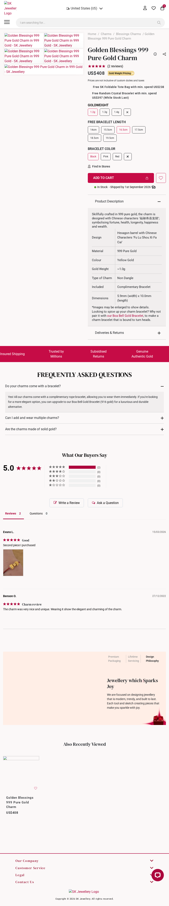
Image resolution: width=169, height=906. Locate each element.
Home (92, 34)
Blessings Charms (128, 34)
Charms (106, 34)
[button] (161, 178)
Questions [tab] (36, 513)
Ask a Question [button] (108, 503)
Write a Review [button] (69, 503)
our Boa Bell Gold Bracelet (125, 316)
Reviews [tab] (10, 513)
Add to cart (103, 178)
